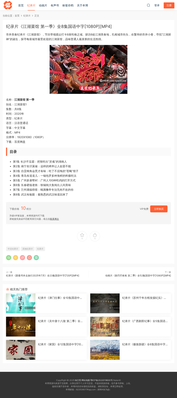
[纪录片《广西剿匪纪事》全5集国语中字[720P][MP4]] (105, 327)
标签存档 (67, 5)
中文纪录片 (13, 248)
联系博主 (54, 219)
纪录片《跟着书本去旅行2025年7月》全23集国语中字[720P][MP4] (42, 275)
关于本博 (82, 5)
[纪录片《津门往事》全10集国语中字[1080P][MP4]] (20, 303)
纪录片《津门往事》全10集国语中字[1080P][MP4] (60, 297)
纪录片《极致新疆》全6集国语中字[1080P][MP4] (145, 344)
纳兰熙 (78, 380)
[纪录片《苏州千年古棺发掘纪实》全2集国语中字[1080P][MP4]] (105, 303)
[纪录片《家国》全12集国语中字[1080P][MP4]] (20, 350)
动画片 (43, 5)
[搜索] (148, 5)
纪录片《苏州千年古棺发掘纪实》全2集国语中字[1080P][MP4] (145, 297)
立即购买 (159, 208)
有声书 (55, 5)
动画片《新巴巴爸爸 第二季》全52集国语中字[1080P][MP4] (138, 275)
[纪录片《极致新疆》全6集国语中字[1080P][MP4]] (105, 350)
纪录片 (31, 5)
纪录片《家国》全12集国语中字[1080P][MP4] (60, 344)
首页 (21, 5)
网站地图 (86, 380)
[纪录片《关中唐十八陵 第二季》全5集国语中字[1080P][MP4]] (20, 327)
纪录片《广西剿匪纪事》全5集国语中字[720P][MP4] (145, 321)
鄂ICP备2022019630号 (101, 380)
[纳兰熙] (8, 5)
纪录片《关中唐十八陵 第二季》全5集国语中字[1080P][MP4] (60, 321)
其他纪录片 (27, 248)
